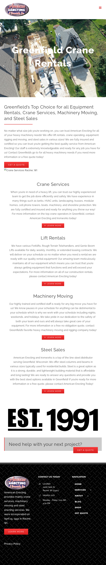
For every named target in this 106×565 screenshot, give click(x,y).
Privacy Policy (12, 543)
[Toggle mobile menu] (100, 7)
